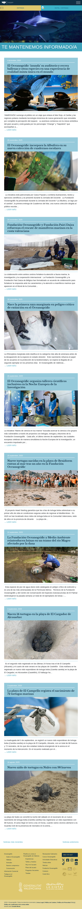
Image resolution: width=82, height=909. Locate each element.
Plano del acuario (31, 867)
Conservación (10, 868)
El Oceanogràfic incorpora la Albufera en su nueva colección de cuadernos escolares (36, 147)
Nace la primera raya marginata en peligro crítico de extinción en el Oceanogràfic (40, 306)
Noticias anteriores (71, 842)
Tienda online (47, 862)
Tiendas (28, 873)
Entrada (20, 8)
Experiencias (30, 859)
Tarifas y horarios (31, 862)
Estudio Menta (16, 906)
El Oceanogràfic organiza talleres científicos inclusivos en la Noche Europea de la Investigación (37, 384)
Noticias (45, 865)
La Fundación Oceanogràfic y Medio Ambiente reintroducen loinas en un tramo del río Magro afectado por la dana (38, 540)
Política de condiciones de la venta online (16, 904)
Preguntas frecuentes (32, 870)
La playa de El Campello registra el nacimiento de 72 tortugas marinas (41, 692)
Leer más (11, 130)
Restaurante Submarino (50, 854)
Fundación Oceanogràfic (50, 868)
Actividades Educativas (50, 859)
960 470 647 (68, 855)
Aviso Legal (40, 902)
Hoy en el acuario (31, 864)
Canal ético (46, 874)
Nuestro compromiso (12, 865)
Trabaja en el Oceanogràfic (8, 875)
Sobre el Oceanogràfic (13, 857)
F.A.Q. (73, 902)
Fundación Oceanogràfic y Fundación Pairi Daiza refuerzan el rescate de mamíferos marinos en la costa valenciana (40, 228)
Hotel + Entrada (61, 8)
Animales (9, 862)
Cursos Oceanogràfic (49, 857)
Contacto (45, 871)
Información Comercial (11, 871)
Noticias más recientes (13, 842)
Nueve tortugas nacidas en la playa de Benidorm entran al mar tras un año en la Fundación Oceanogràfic (39, 464)
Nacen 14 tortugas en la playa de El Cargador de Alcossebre (39, 616)
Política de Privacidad (63, 902)
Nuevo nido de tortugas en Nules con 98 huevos (39, 767)
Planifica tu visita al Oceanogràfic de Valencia (31, 855)
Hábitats (8, 860)
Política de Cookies (50, 902)
